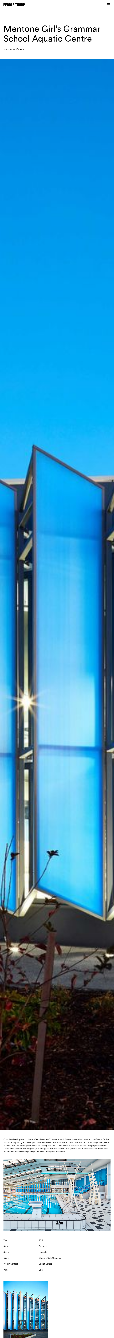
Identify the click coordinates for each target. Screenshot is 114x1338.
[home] (14, 4)
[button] (108, 4)
